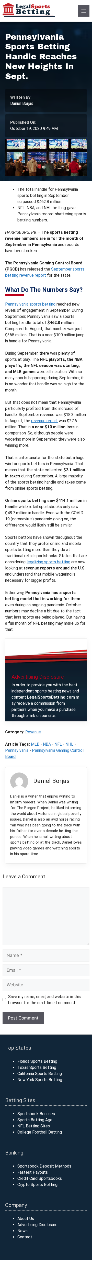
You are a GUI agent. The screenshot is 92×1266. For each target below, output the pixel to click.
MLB (35, 744)
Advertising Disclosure (37, 1224)
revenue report (44, 420)
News (22, 1230)
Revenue (33, 732)
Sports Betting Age (34, 1119)
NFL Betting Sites (33, 1126)
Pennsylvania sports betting (30, 304)
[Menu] (83, 11)
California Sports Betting (39, 1073)
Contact (24, 1237)
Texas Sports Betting (36, 1067)
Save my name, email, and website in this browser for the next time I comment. (44, 999)
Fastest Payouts (32, 1172)
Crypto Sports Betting (37, 1184)
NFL (58, 744)
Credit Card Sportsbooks (39, 1178)
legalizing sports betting (48, 561)
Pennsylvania (16, 750)
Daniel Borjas (21, 103)
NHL (69, 744)
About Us (25, 1218)
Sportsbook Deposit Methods (44, 1166)
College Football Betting (39, 1132)
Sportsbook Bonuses (36, 1113)
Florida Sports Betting (37, 1061)
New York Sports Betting (39, 1079)
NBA (47, 744)
